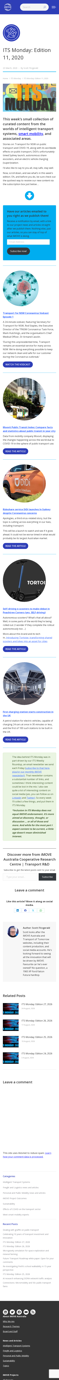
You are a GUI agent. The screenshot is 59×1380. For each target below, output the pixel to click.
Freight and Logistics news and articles (21, 1187)
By (29, 68)
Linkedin (16, 797)
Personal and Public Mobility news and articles (24, 1193)
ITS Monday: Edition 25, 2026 (36, 1037)
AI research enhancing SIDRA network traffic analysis (27, 1278)
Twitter (30, 797)
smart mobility (30, 133)
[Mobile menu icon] (54, 7)
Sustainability (9, 1203)
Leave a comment (29, 890)
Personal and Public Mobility (16, 1355)
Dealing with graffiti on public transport (21, 1230)
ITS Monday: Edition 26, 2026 (36, 1020)
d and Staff (12, 1331)
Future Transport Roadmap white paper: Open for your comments (28, 1260)
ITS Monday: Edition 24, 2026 (36, 1053)
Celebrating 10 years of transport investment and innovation (25, 1236)
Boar (5, 1331)
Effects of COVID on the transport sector (22, 1209)
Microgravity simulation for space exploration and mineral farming (26, 1252)
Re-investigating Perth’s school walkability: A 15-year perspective (27, 1268)
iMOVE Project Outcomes (15, 1198)
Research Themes (11, 1326)
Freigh (6, 1350)
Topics (6, 1365)
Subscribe (47, 876)
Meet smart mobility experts (16, 1214)
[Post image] (11, 1009)
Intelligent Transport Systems (16, 1182)
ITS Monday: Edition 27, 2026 (36, 1004)
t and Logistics (15, 1350)
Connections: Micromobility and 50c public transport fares (27, 1284)
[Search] (45, 7)
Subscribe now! (18, 251)
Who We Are (8, 1321)
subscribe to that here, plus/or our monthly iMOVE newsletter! (31, 772)
